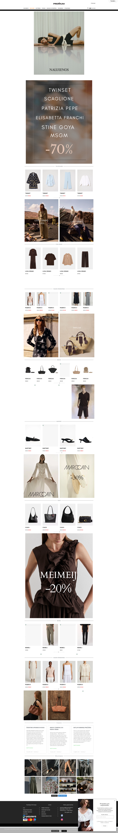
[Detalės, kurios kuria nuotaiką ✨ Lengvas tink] (33, 767)
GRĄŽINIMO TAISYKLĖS (27, 811)
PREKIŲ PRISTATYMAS (27, 809)
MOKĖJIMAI (25, 814)
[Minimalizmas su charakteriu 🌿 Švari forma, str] (33, 785)
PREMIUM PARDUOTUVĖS (46, 816)
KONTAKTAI (43, 814)
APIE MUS (43, 811)
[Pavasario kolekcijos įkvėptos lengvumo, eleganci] (67, 785)
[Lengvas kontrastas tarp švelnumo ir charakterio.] (85, 767)
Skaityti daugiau (53, 748)
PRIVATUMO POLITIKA (45, 809)
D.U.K (24, 807)
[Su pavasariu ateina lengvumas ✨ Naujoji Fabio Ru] (67, 767)
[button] (25, 182)
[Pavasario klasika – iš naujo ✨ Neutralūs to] (50, 767)
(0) (93, 8)
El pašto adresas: (104, 814)
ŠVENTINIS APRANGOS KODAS (35, 727)
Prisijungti (93, 3)
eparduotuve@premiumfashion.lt (66, 807)
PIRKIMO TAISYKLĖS (45, 807)
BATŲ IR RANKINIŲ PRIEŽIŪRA (82, 727)
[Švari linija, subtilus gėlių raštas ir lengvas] (50, 785)
